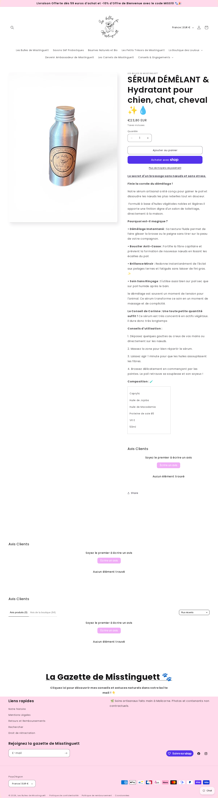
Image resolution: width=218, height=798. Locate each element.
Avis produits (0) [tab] (18, 612)
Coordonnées (122, 795)
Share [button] (134, 493)
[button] (12, 27)
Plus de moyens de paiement (165, 167)
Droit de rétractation (22, 733)
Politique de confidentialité (64, 795)
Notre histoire (17, 709)
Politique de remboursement (97, 795)
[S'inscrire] (66, 753)
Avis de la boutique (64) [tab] (43, 612)
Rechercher (16, 727)
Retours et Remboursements (27, 721)
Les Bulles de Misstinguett (32, 795)
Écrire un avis (168, 465)
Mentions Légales (20, 715)
